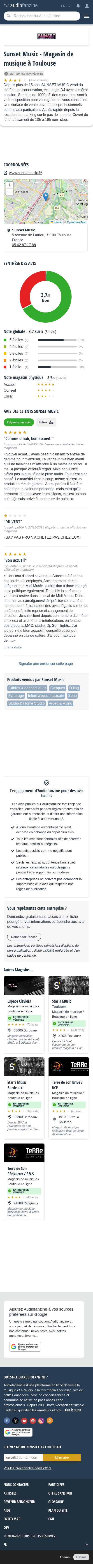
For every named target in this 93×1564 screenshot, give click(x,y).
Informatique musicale (46, 696)
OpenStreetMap (76, 222)
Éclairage (16, 696)
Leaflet (57, 222)
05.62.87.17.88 (24, 245)
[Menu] (86, 16)
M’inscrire (62, 1457)
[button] (46, 197)
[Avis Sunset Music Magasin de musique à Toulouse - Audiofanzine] (20, 5)
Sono (72, 696)
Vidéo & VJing (60, 703)
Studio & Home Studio (26, 703)
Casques (57, 688)
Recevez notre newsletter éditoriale (33, 1447)
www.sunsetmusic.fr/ (25, 173)
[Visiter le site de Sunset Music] (46, 37)
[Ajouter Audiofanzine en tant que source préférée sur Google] (25, 1347)
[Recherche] (8, 16)
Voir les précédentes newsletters (27, 1468)
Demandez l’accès (24, 937)
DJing (74, 688)
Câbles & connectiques (27, 688)
